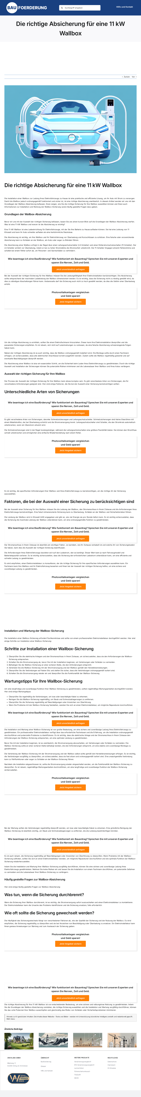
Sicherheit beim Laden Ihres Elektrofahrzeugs (84, 363)
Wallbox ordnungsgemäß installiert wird (75, 353)
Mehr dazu (11, 1019)
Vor (133, 77)
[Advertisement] (70, 58)
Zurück (127, 77)
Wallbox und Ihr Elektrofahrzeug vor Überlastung (57, 237)
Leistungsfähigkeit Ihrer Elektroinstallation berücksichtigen (91, 276)
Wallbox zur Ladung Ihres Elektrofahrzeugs (40, 198)
